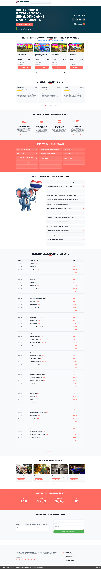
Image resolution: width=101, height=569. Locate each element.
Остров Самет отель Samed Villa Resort (37, 374)
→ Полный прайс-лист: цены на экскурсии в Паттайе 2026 (50, 40)
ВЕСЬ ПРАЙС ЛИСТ (50, 451)
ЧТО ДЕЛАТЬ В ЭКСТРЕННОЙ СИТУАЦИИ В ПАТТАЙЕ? (58, 243)
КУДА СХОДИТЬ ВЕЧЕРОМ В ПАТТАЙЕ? (55, 239)
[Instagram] (29, 559)
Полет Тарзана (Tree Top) (35, 386)
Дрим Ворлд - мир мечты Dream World (37, 298)
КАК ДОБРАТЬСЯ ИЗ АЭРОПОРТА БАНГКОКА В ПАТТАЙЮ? (59, 186)
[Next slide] (65, 73)
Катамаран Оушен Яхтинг (35, 317)
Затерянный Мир (33, 301)
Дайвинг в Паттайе (33, 288)
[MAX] (83, 19)
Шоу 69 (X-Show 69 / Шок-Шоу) (36, 431)
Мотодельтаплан (33, 348)
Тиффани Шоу (32, 421)
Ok (96, 567)
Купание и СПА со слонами (35, 342)
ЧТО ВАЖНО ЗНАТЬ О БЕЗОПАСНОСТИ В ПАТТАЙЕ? (58, 221)
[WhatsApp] (73, 19)
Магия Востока (33, 345)
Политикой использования (38, 567)
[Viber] (76, 19)
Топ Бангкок (32, 424)
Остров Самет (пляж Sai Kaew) (36, 367)
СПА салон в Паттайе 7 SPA (35, 409)
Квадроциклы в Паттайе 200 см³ (36, 326)
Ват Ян (31, 276)
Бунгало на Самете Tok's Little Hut (36, 272)
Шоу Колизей (32, 440)
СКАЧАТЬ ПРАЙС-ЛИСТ (24, 24)
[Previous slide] (36, 73)
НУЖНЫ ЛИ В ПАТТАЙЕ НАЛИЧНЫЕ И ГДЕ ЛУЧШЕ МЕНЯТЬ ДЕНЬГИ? (62, 195)
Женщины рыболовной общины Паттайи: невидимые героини (59, 477)
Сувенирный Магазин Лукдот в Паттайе (38, 412)
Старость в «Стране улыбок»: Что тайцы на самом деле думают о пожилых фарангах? (24, 477)
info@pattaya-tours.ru (69, 556)
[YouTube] (37, 559)
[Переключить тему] (84, 2)
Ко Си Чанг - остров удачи (35, 336)
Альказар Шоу (32, 263)
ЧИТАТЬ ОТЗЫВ (27, 99)
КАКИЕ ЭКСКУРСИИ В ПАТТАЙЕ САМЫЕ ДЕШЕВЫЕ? (58, 230)
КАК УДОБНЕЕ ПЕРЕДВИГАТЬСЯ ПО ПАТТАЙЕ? (57, 190)
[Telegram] (80, 19)
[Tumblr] (35, 559)
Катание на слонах (33, 323)
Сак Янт (31, 399)
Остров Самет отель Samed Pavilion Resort (38, 371)
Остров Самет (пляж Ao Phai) (35, 364)
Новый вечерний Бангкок (35, 358)
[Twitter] (26, 559)
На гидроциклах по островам (35, 355)
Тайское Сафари (33, 418)
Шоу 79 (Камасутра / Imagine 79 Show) (37, 434)
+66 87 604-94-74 (69, 552)
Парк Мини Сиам (33, 383)
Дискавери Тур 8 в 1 (23, 54)
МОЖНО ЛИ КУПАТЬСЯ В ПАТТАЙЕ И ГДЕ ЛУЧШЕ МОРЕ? (59, 208)
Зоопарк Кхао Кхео (33, 304)
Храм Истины (32, 428)
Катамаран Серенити (34, 320)
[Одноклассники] (32, 559)
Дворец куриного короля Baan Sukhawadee (38, 291)
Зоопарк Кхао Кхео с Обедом (35, 307)
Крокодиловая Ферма (34, 339)
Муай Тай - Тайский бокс (35, 352)
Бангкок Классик (33, 269)
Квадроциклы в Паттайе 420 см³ (36, 329)
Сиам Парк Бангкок (33, 402)
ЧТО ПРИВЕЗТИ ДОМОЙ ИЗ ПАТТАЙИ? (55, 235)
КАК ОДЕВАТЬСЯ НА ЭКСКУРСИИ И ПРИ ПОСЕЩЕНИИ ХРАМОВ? (61, 217)
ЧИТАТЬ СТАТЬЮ (21, 479)
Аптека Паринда (33, 266)
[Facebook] (23, 559)
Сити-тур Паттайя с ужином (35, 405)
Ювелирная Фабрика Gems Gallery (36, 444)
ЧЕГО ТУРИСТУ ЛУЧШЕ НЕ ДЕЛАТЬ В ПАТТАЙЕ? (57, 226)
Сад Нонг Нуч (55, 54)
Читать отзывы (76, 134)
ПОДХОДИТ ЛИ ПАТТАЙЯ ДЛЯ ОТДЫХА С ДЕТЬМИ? (58, 204)
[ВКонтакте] (20, 559)
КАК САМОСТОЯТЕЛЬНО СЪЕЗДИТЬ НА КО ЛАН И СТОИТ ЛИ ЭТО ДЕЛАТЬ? (63, 213)
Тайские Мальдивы (33, 415)
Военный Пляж (73, 54)
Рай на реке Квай (33, 393)
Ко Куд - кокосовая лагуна (35, 333)
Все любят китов (33, 285)
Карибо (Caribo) (33, 314)
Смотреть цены (23, 134)
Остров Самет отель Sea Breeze (36, 377)
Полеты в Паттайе (33, 390)
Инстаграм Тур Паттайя (34, 310)
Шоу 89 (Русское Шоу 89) (35, 437)
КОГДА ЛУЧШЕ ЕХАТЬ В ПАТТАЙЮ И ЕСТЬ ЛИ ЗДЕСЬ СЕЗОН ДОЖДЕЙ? (62, 182)
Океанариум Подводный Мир (35, 361)
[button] (45, 105)
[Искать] (50, 2)
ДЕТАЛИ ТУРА (25, 67)
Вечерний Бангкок (33, 279)
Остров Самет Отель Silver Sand (36, 380)
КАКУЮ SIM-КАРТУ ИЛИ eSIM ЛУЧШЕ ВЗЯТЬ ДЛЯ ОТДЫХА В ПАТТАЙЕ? (62, 199)
